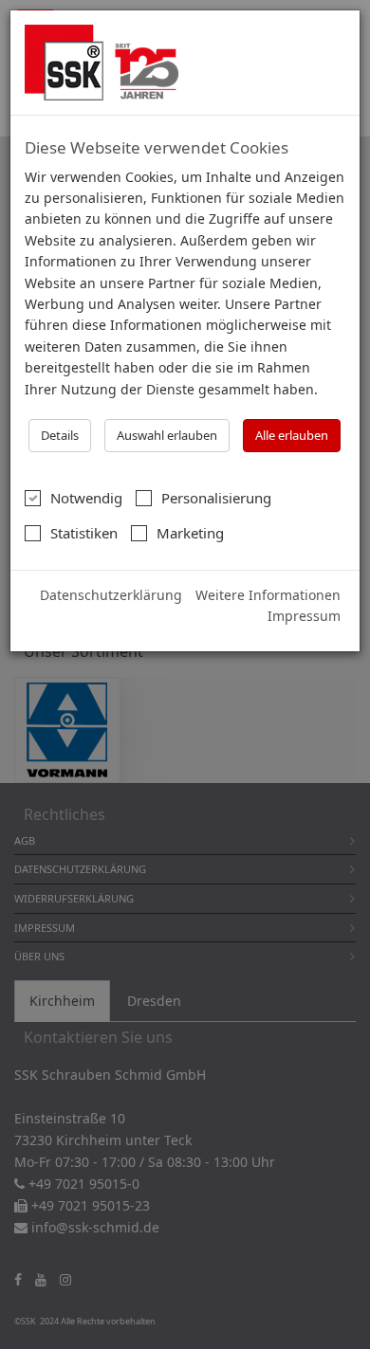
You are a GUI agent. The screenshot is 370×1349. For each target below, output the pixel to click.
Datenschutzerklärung (111, 595)
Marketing (190, 532)
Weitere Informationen (268, 595)
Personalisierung (216, 497)
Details (60, 435)
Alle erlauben (291, 435)
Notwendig (86, 497)
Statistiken (84, 532)
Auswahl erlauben (167, 435)
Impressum (304, 616)
